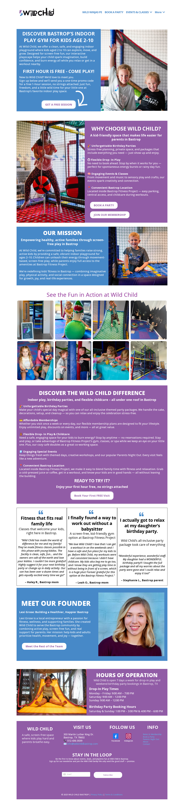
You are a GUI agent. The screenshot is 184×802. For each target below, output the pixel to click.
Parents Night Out (151, 739)
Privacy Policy (97, 794)
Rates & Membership (152, 734)
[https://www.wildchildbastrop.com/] (36, 12)
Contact (146, 744)
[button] (150, 12)
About (145, 741)
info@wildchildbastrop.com (82, 743)
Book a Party (149, 737)
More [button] (158, 12)
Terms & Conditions (114, 794)
